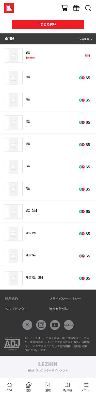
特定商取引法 (58, 308)
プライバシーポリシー (65, 298)
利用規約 (11, 298)
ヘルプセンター (16, 308)
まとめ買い (48, 24)
